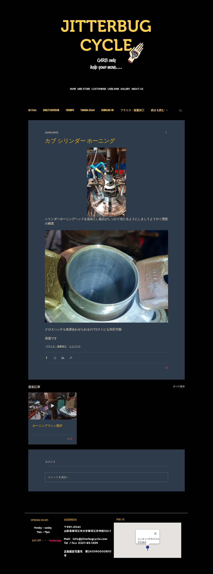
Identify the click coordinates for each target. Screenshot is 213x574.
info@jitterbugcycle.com (90, 539)
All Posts (32, 110)
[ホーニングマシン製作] (52, 406)
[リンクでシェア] (71, 357)
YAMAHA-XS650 (88, 110)
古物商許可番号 (73, 551)
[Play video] (106, 182)
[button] (180, 110)
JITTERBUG (106, 26)
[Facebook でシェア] (46, 357)
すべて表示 (179, 386)
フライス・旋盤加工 (132, 110)
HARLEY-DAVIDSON (51, 110)
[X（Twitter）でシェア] (54, 357)
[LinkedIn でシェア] (62, 357)
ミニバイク (75, 346)
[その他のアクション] (166, 132)
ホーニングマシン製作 (47, 426)
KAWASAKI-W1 (107, 110)
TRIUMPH (70, 110)
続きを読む (157, 110)
